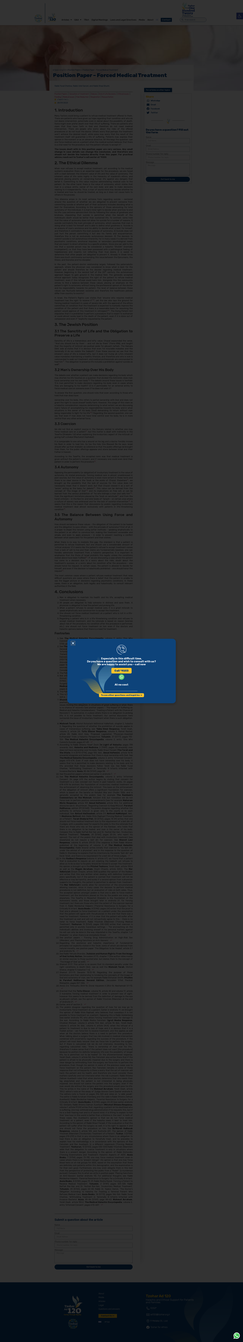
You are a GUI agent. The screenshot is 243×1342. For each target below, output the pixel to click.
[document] (121, 671)
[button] (73, 643)
